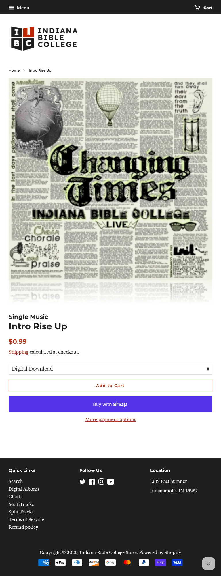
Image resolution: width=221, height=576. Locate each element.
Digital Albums (24, 489)
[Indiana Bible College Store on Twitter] (82, 482)
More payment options (110, 419)
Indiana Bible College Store (108, 552)
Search (16, 481)
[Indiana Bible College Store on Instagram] (101, 482)
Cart (207, 7)
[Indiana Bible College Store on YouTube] (110, 482)
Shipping (18, 352)
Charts (15, 496)
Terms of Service (26, 519)
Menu (22, 7)
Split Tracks (21, 512)
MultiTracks (21, 504)
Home (14, 70)
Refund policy (23, 527)
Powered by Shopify (160, 552)
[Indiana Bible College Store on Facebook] (92, 482)
